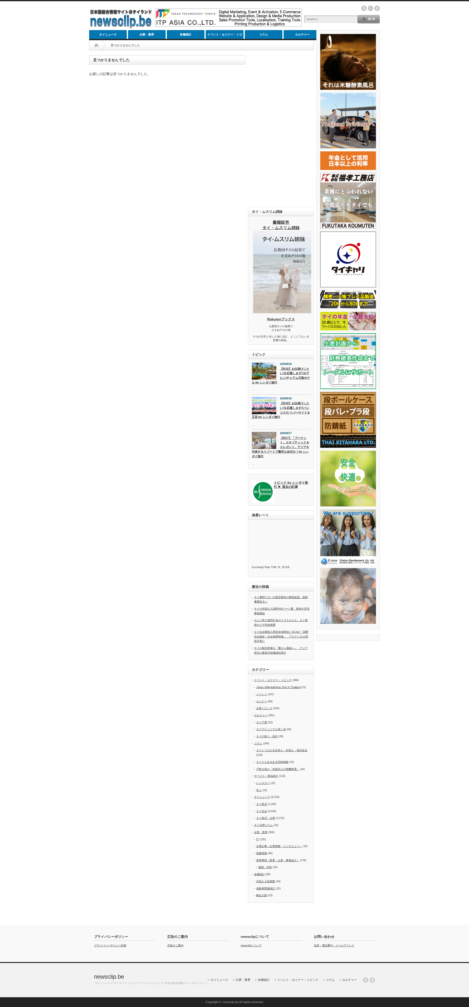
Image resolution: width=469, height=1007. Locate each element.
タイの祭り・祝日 (267, 736)
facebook (377, 8)
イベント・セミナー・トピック (224, 36)
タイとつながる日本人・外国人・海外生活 (281, 750)
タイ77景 (261, 722)
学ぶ (259, 790)
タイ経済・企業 (265, 818)
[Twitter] (365, 980)
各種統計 (186, 34)
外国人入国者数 (265, 881)
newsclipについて (251, 945)
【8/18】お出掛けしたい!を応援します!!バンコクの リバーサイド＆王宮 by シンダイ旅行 (281, 410)
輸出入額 (261, 895)
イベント (261, 694)
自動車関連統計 (265, 888)
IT (257, 839)
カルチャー (302, 34)
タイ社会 (261, 811)
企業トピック (264, 708)
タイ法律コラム (263, 825)
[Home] (96, 45)
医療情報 (261, 853)
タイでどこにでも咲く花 (271, 729)
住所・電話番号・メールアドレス (334, 945)
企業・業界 (146, 34)
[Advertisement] (281, 128)
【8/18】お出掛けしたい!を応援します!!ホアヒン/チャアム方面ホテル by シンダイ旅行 (281, 375)
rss (364, 8)
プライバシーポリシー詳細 (110, 945)
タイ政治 (261, 804)
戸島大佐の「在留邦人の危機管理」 (277, 769)
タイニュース (108, 34)
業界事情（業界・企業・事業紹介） (277, 860)
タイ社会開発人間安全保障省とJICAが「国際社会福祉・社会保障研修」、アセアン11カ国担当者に (281, 636)
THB (273, 567)
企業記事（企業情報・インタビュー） (279, 846)
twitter (370, 8)
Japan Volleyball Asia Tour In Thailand (278, 687)
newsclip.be (109, 976)
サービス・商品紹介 (266, 775)
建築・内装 (265, 867)
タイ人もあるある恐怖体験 (272, 762)
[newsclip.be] (121, 27)
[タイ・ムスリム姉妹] (282, 312)
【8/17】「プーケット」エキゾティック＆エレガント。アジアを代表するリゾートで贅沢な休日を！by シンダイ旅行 (280, 447)
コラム (263, 34)
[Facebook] (372, 980)
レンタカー (263, 783)
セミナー (261, 701)
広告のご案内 (175, 945)
